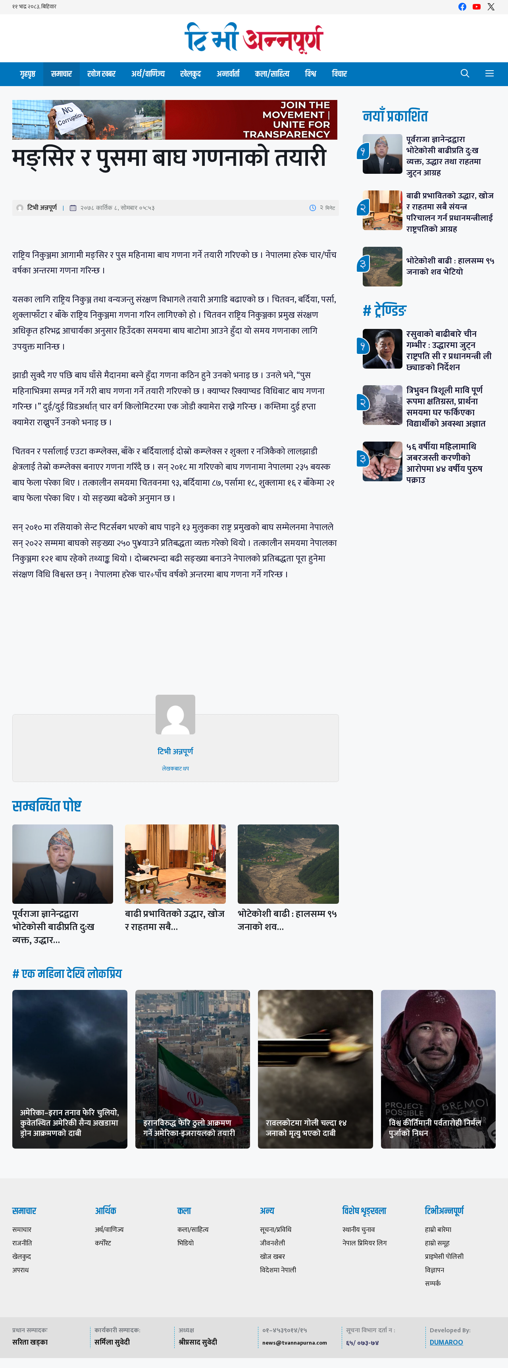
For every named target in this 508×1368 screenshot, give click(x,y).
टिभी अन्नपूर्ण (42, 208)
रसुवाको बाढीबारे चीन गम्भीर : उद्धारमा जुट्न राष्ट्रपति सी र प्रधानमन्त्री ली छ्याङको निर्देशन (449, 351)
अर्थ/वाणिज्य (148, 74)
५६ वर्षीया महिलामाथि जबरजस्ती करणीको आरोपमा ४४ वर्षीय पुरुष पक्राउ (444, 464)
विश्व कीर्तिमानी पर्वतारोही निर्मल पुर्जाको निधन (435, 1128)
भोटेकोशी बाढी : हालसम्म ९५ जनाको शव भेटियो (450, 266)
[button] (465, 74)
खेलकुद (191, 74)
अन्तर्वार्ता (228, 74)
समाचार (61, 74)
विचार (339, 74)
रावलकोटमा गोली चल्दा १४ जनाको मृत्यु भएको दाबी (306, 1128)
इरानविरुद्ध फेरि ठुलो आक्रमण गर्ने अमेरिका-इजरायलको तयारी (189, 1128)
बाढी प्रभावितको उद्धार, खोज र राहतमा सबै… (175, 920)
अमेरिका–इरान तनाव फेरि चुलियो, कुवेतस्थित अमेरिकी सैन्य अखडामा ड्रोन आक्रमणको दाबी (69, 1123)
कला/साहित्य (272, 74)
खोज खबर (101, 74)
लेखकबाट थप (175, 768)
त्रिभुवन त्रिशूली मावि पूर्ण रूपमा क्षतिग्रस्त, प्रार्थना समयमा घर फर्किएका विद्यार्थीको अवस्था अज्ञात (446, 407)
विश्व (310, 74)
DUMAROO (446, 1343)
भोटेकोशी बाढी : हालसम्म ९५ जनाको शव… (287, 920)
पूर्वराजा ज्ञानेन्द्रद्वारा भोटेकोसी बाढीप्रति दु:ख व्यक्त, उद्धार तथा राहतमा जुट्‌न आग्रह (443, 156)
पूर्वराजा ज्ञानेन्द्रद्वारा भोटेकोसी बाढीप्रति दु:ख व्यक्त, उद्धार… (53, 927)
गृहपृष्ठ (27, 74)
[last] (175, 121)
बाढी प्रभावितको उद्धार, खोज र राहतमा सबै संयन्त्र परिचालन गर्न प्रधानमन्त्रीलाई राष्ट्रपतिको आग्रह (450, 212)
